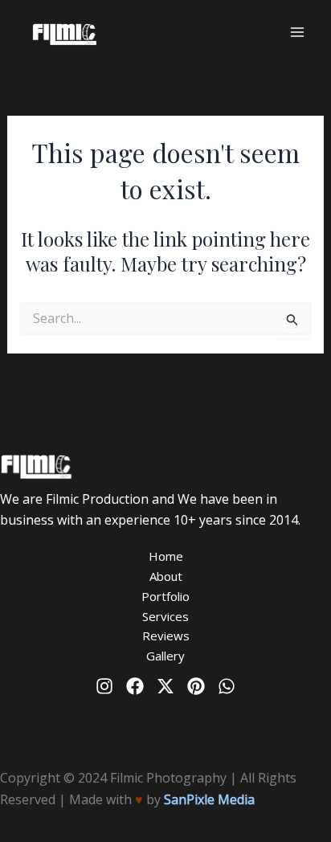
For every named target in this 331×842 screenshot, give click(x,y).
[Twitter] (165, 686)
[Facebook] (135, 686)
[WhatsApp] (226, 686)
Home (166, 556)
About (165, 576)
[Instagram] (104, 686)
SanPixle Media (209, 799)
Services (165, 616)
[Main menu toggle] (297, 32)
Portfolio (165, 596)
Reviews (166, 635)
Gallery (165, 656)
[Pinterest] (196, 686)
